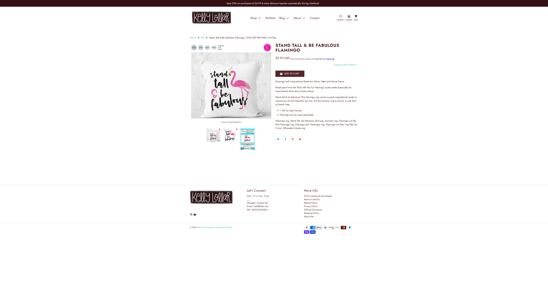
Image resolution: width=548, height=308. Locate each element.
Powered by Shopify (223, 227)
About (297, 18)
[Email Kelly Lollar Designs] (194, 215)
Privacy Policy (310, 206)
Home (193, 37)
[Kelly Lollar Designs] (212, 18)
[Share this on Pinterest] (292, 139)
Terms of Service (312, 199)
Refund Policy (310, 202)
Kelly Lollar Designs (205, 227)
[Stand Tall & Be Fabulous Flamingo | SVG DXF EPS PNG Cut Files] (231, 84)
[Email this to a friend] (300, 139)
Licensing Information (345, 64)
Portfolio (271, 18)
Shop (253, 18)
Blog (282, 18)
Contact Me (257, 202)
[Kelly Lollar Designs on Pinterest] (191, 215)
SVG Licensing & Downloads (318, 196)
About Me (309, 216)
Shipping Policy (311, 213)
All (202, 37)
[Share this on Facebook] (285, 139)
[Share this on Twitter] (278, 139)
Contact (314, 18)
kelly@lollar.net (261, 206)
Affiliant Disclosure (313, 209)
